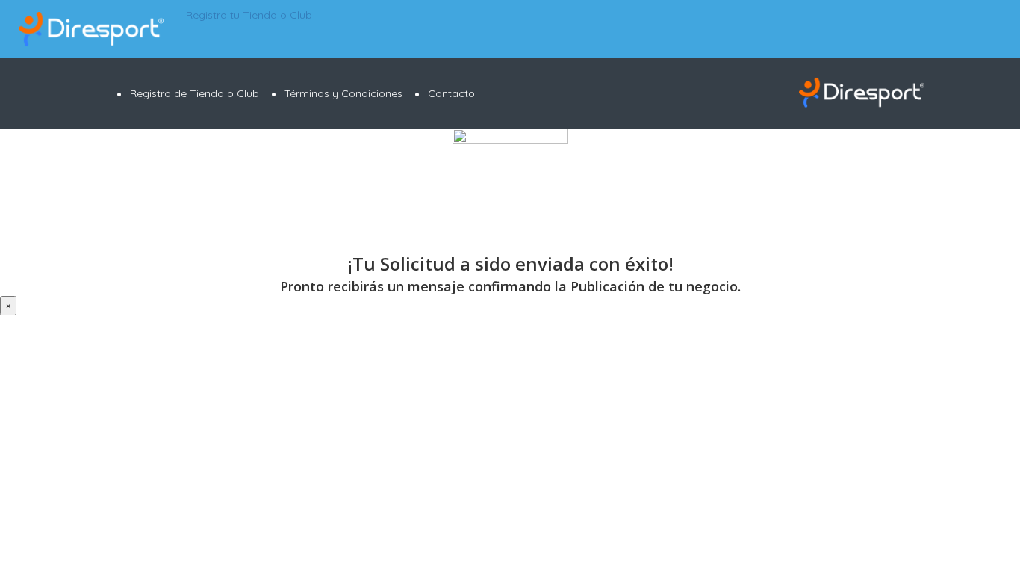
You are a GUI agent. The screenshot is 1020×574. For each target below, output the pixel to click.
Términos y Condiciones (343, 93)
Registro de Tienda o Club (194, 93)
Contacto (451, 93)
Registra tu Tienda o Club (247, 15)
